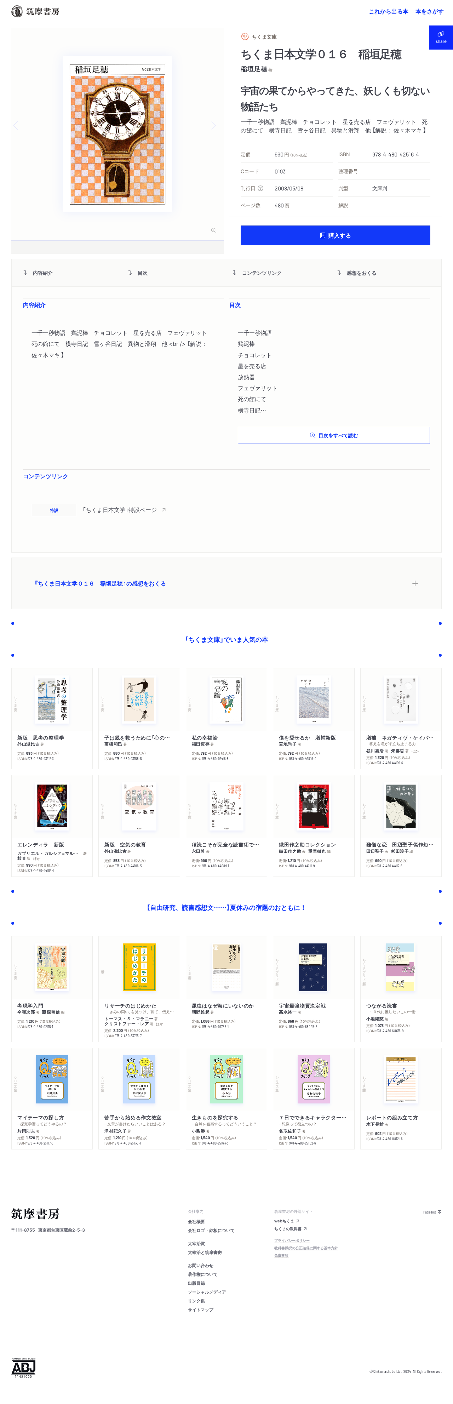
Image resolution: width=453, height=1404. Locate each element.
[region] (226, 509)
